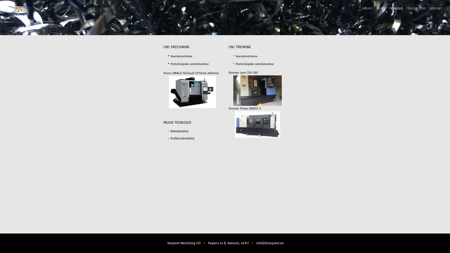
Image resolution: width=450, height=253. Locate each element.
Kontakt (436, 8)
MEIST (381, 8)
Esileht (367, 8)
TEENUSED (396, 8)
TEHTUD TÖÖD (416, 8)
